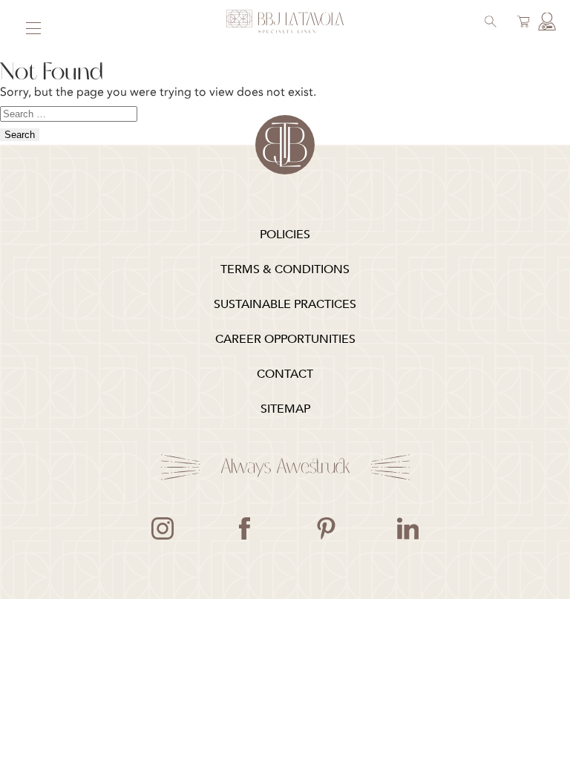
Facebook (244, 528)
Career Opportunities (285, 339)
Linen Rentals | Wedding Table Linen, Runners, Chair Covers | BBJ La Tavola (285, 22)
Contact (285, 374)
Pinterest (326, 528)
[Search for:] (68, 113)
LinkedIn (407, 528)
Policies (285, 234)
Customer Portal (544, 23)
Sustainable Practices (285, 304)
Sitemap (285, 409)
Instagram (162, 528)
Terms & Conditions (285, 269)
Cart (521, 23)
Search (488, 23)
